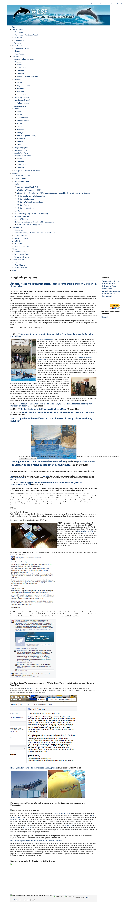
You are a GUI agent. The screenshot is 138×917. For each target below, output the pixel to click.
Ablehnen (33, 458)
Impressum (91, 461)
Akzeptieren (24, 458)
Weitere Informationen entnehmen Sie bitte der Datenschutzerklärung (65, 461)
